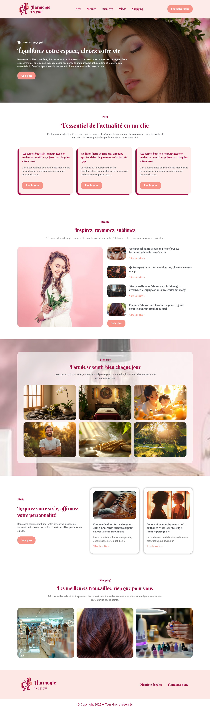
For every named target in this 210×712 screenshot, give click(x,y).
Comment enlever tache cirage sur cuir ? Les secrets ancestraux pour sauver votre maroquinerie (113, 527)
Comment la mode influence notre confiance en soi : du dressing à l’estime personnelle (166, 527)
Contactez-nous (178, 684)
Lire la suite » (137, 258)
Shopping (137, 9)
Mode (122, 9)
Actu (78, 9)
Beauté (91, 9)
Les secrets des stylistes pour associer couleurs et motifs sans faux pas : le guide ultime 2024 (46, 157)
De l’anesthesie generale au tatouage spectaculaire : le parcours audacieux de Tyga (104, 157)
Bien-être (107, 9)
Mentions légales (151, 684)
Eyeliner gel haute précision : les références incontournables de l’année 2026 (154, 250)
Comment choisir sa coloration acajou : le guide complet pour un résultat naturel (156, 306)
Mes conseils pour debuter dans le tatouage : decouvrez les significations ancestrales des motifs (157, 288)
